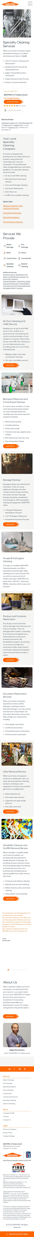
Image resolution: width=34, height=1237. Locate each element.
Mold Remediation (11, 217)
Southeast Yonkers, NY (9, 123)
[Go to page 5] (17, 970)
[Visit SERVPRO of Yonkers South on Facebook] (24, 1069)
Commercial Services (12, 213)
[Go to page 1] (8, 970)
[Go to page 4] (15, 970)
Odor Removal (8, 286)
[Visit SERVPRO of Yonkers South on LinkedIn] (9, 1069)
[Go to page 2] (10, 970)
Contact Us (7, 1120)
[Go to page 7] (21, 970)
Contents (19, 288)
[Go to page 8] (23, 970)
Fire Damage (7, 1083)
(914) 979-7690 (12, 102)
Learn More (10, 365)
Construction (7, 1093)
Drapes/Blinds (24, 284)
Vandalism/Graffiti (9, 288)
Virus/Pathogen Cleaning (17, 277)
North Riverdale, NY (25, 123)
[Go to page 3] (13, 970)
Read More (10, 1016)
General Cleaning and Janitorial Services (13, 207)
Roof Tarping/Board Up (22, 286)
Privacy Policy (7, 1133)
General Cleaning (9, 1104)
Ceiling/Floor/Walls (23, 281)
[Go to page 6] (19, 970)
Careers (6, 1116)
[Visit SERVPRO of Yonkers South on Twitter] (14, 1069)
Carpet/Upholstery (9, 281)
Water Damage (8, 1080)
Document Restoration (11, 284)
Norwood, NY (13, 127)
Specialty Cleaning (9, 1100)
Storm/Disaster (8, 1090)
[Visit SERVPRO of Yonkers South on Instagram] (19, 1069)
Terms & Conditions (9, 1129)
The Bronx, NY (7, 125)
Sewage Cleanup (9, 275)
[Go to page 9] (26, 970)
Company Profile (9, 1113)
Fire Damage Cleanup (13, 222)
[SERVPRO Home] (10, 3)
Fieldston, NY (18, 125)
